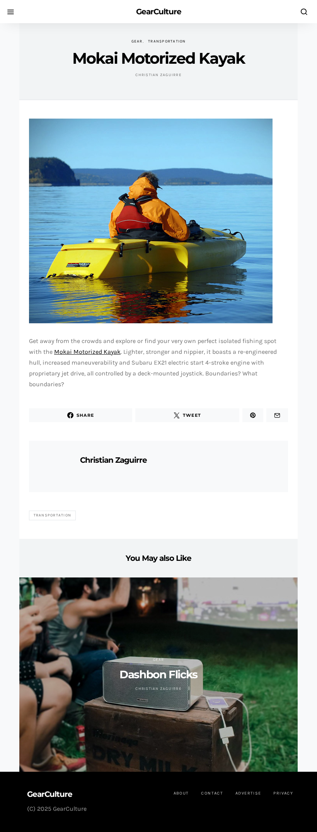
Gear (137, 41)
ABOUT (181, 793)
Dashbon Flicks (158, 674)
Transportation (167, 41)
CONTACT (212, 793)
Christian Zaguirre (158, 75)
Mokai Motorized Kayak (87, 351)
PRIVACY (283, 793)
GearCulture (158, 11)
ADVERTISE (248, 793)
